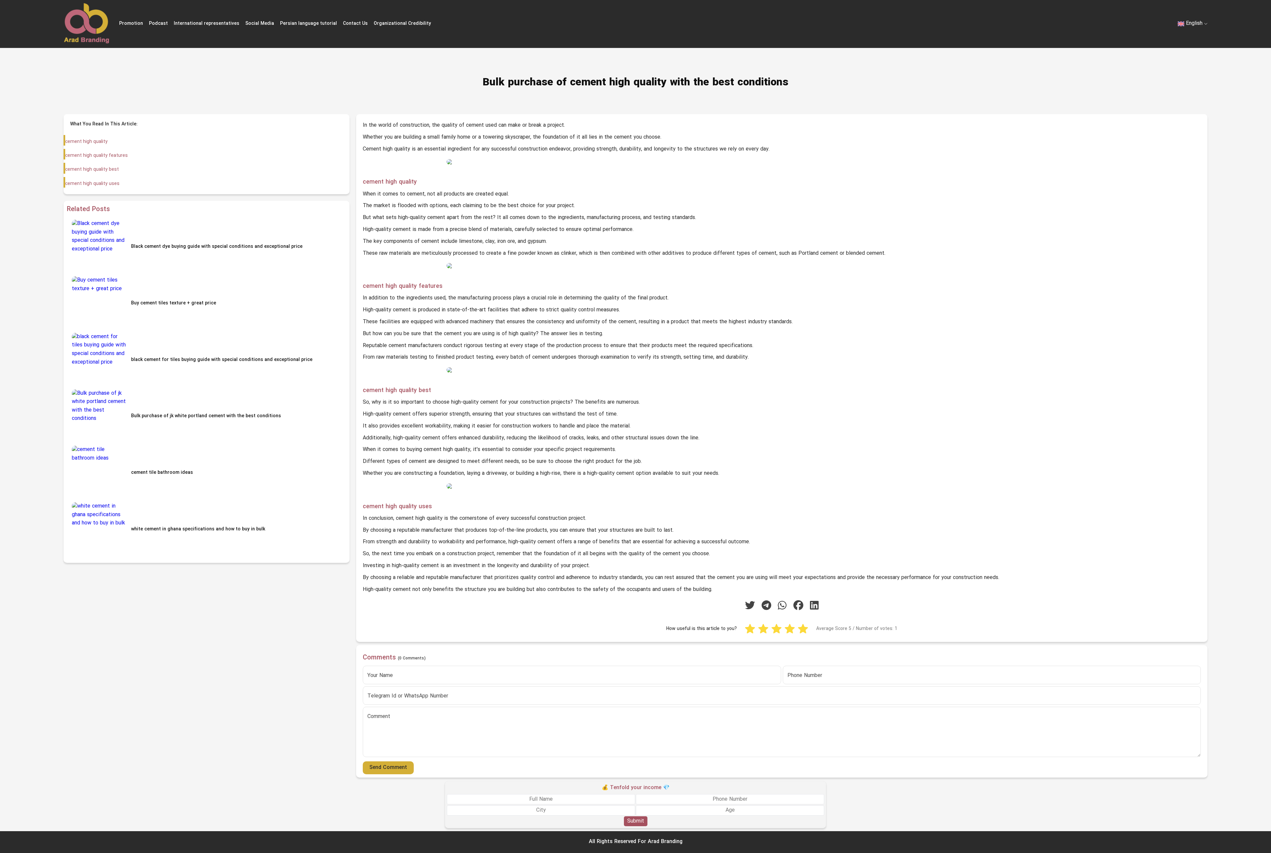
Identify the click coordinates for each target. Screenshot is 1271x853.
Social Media (259, 24)
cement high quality (86, 142)
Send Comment (388, 767)
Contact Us (355, 24)
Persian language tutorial (308, 24)
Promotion (131, 24)
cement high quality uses (92, 184)
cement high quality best (92, 169)
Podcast (158, 24)
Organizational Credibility (402, 24)
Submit (635, 821)
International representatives (206, 24)
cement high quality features (96, 156)
